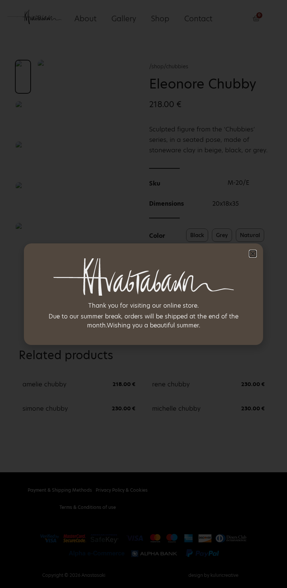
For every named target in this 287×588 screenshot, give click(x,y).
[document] (143, 294)
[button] (253, 253)
